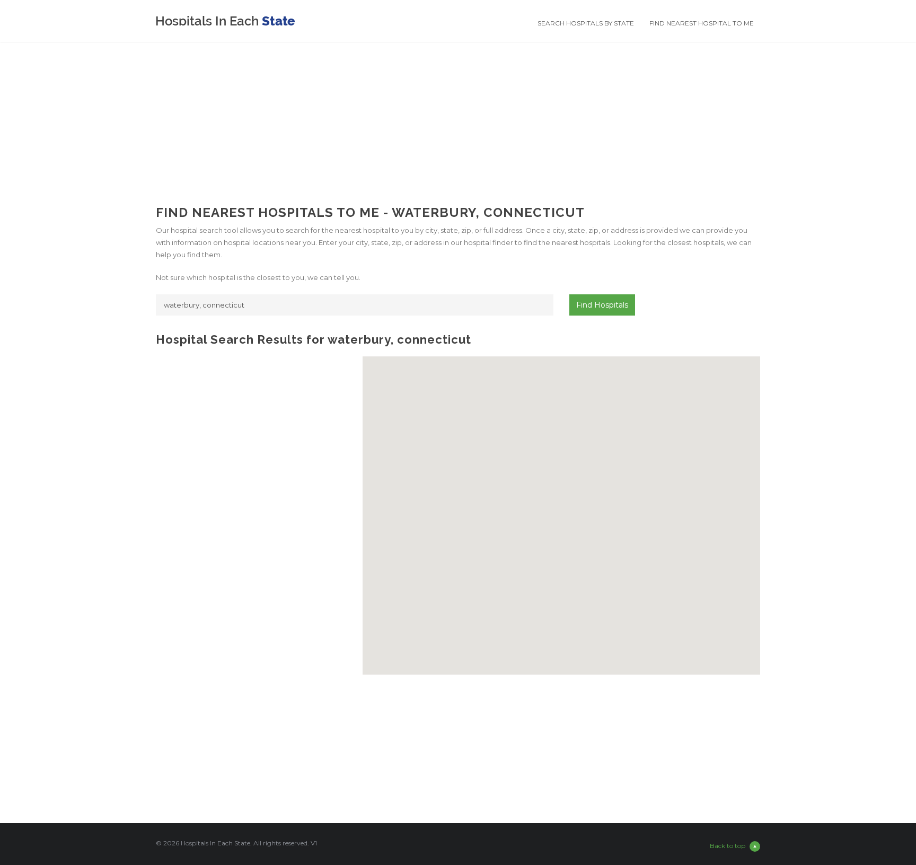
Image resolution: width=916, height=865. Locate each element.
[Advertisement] (458, 116)
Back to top (727, 846)
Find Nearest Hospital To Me (701, 23)
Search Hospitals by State (586, 23)
